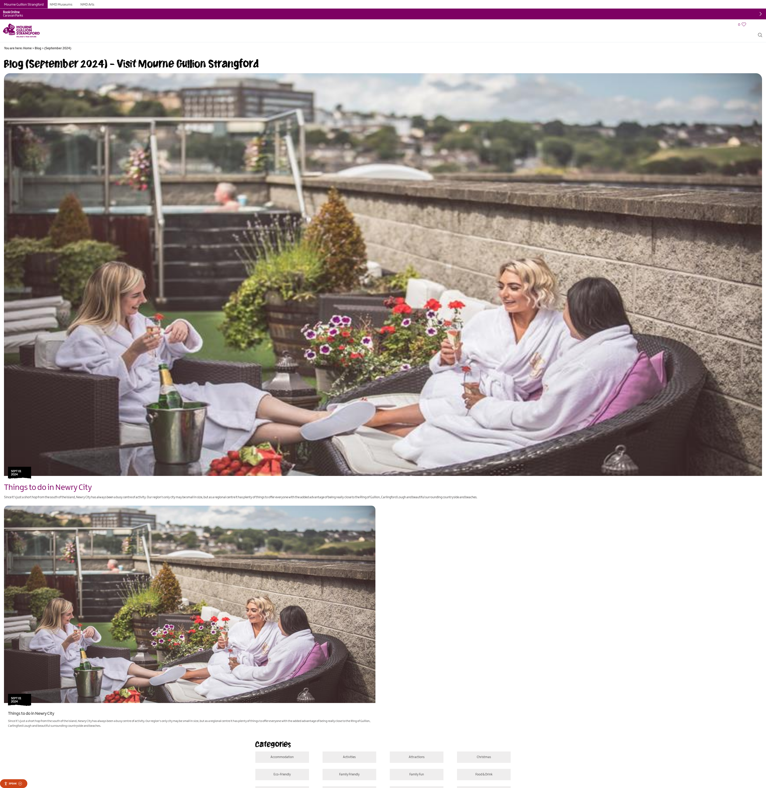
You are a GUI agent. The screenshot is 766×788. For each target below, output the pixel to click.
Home (27, 48)
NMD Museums (61, 4)
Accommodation (316, 757)
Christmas (449, 774)
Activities (449, 757)
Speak (13, 783)
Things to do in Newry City (48, 487)
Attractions (317, 774)
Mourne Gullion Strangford (24, 4)
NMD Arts (87, 4)
